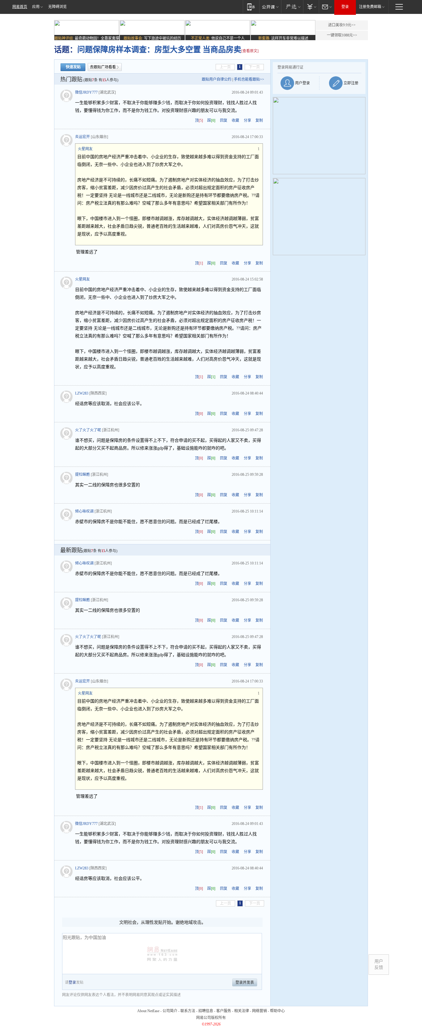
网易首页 (19, 7)
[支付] (311, 6)
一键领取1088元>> (342, 35)
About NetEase (148, 1011)
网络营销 (259, 1011)
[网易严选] (292, 6)
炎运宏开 (82, 137)
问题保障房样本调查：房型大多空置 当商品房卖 (159, 49)
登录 (345, 7)
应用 (36, 7)
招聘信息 (205, 1011)
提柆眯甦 (82, 474)
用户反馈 (378, 964)
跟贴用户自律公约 (216, 79)
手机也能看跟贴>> (249, 79)
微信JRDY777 (86, 92)
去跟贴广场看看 (103, 67)
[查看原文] (250, 51)
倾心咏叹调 (84, 511)
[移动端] (251, 6)
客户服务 (223, 1011)
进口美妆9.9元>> (342, 25)
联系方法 (187, 1011)
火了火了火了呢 (88, 430)
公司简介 (169, 1011)
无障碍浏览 (57, 7)
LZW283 (81, 393)
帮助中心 (277, 1011)
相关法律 (241, 1011)
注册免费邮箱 (370, 7)
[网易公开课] (270, 6)
